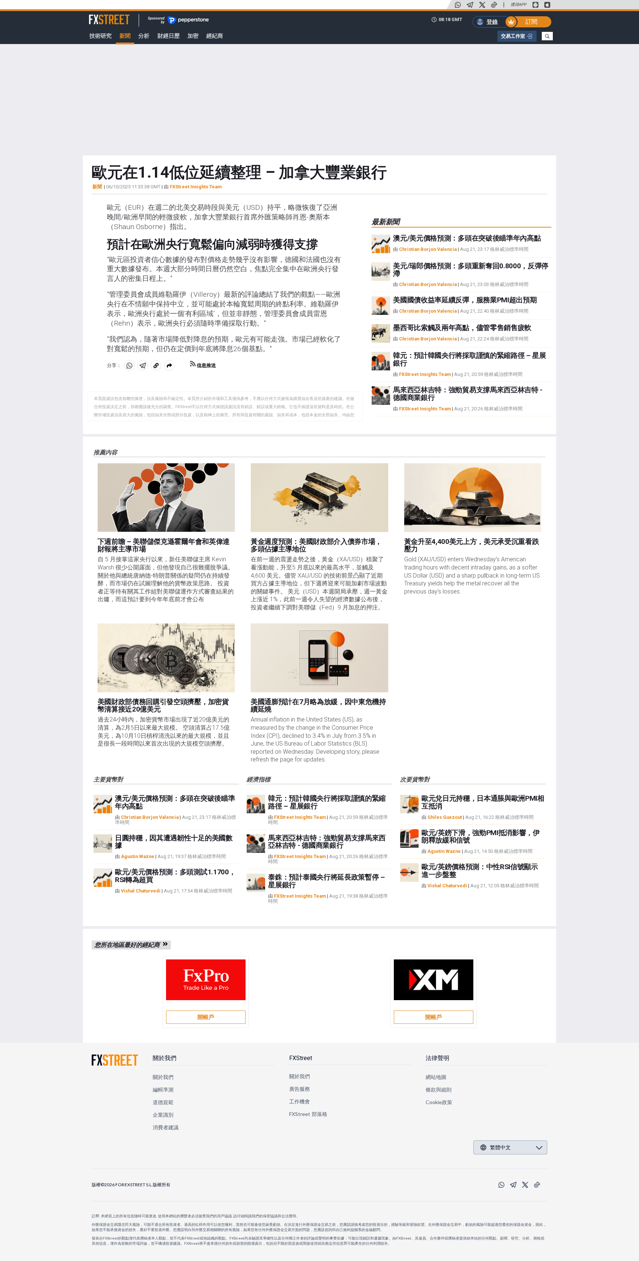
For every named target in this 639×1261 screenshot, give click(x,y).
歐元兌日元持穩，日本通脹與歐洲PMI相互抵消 (483, 802)
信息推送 (206, 365)
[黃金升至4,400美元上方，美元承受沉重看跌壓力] (473, 497)
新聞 (125, 36)
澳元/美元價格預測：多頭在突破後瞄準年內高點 (467, 238)
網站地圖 (436, 1077)
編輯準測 (163, 1089)
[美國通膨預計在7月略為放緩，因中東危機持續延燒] (319, 657)
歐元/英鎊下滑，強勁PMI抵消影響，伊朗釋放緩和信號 (481, 836)
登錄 (492, 22)
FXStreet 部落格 (308, 1114)
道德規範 (163, 1102)
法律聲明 (437, 1058)
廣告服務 (299, 1089)
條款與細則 (439, 1089)
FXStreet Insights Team (196, 186)
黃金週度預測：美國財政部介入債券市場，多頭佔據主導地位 (316, 545)
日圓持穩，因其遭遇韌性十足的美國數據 (174, 842)
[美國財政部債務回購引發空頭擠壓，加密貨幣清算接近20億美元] (166, 657)
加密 (193, 36)
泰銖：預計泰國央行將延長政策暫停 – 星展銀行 (326, 881)
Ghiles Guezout (444, 817)
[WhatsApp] (458, 5)
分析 (143, 36)
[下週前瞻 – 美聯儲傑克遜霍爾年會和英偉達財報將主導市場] (166, 497)
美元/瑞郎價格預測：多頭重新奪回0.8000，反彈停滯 (470, 270)
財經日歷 (169, 36)
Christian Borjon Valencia (428, 249)
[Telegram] (470, 5)
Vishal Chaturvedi (140, 891)
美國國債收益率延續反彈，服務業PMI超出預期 (465, 300)
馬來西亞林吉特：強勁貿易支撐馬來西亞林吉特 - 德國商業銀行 (467, 394)
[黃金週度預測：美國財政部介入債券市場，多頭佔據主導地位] (319, 497)
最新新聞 (385, 222)
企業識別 (163, 1115)
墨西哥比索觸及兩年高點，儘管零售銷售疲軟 (462, 327)
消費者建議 (166, 1127)
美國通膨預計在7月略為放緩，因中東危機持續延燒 (318, 705)
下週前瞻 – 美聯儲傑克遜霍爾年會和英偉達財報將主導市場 (164, 545)
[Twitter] (482, 5)
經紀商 (214, 36)
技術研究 (100, 36)
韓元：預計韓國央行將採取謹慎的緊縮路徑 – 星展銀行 (469, 359)
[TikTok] (494, 5)
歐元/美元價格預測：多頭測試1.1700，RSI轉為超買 (175, 876)
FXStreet (100, 15)
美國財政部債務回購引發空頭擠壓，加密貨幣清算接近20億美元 (163, 705)
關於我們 (164, 1058)
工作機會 (299, 1101)
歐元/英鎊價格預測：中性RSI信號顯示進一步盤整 (480, 870)
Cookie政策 (439, 1102)
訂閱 (531, 21)
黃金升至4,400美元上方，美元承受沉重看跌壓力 (471, 545)
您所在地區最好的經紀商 (129, 944)
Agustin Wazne (137, 856)
